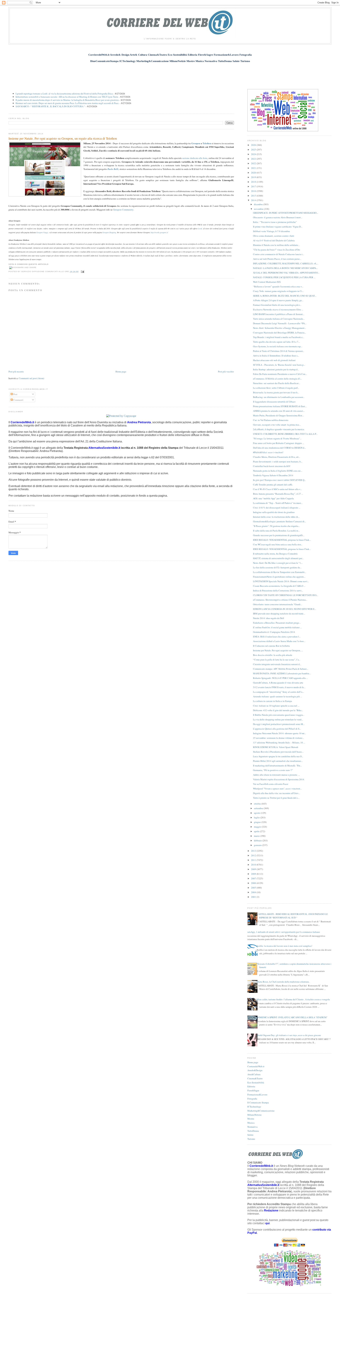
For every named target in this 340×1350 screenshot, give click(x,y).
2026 (254, 145)
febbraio (258, 840)
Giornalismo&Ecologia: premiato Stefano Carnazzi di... (279, 521)
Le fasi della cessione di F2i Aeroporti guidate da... (277, 567)
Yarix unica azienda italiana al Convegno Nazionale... (279, 318)
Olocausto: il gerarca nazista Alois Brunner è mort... (277, 217)
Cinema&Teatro (255, 1078)
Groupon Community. (123, 209)
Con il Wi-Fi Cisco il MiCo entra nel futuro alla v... (277, 489)
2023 (254, 158)
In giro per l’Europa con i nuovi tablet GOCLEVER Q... (279, 480)
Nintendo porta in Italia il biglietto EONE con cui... (277, 470)
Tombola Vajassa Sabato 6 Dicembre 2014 (273, 475)
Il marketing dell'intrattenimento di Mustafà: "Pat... (277, 765)
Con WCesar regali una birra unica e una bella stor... (277, 544)
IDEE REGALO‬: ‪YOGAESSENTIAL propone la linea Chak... (282, 539)
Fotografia (252, 1098)
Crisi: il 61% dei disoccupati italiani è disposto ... (276, 507)
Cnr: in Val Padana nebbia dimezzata (270, 420)
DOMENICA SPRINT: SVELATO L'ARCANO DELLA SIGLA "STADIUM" (292, 1017)
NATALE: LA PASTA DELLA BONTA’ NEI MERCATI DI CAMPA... (285, 268)
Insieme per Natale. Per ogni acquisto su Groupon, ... (278, 650)
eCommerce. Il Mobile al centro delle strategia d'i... (277, 378)
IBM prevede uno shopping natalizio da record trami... (279, 613)
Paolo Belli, (113, 169)
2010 (254, 864)
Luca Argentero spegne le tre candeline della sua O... (278, 756)
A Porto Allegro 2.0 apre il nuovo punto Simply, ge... (278, 300)
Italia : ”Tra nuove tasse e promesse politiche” (275, 222)
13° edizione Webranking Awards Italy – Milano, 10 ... (279, 742)
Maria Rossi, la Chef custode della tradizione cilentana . (283, 981)
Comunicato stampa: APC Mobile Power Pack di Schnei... (280, 668)
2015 (254, 195)
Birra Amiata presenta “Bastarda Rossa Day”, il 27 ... (278, 493)
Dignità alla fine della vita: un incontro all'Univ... (276, 793)
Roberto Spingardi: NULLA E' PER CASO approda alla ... (280, 678)
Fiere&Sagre (253, 1090)
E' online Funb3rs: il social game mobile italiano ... (277, 627)
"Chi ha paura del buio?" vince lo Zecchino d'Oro (276, 249)
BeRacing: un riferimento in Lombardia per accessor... (278, 397)
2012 (254, 855)
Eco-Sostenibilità (255, 1082)
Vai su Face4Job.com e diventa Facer (270, 784)
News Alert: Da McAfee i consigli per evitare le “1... (277, 562)
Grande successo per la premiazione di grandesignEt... (278, 535)
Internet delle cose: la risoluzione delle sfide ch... (276, 516)
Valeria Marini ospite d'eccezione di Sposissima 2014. (279, 779)
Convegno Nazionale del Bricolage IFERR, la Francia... (279, 332)
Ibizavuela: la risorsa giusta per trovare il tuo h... (276, 392)
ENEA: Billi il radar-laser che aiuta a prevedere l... (277, 636)
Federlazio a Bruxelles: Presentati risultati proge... (277, 622)
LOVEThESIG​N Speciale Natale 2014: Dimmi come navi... (281, 581)
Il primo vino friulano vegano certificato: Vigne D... (277, 226)
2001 (254, 896)
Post (15, 394)
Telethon (207, 143)
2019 (254, 177)
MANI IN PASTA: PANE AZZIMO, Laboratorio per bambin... (282, 673)
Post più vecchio (226, 371)
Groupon (195, 143)
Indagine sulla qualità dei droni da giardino (274, 512)
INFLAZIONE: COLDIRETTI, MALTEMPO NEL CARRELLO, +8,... (285, 263)
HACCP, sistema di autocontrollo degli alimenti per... (278, 558)
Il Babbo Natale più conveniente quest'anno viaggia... (278, 714)
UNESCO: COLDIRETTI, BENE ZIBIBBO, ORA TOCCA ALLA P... (285, 433)
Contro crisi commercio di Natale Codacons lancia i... (278, 254)
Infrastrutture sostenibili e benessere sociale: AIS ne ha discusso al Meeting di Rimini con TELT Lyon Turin (67, 96)
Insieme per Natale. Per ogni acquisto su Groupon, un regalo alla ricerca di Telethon (62, 138)
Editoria (251, 1086)
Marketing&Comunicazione (260, 1110)
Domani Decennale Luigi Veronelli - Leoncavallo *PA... (279, 323)
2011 (254, 860)
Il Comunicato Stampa (258, 1102)
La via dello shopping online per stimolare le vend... (278, 719)
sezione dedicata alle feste (194, 158)
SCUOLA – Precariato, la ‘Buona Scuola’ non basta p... (279, 364)
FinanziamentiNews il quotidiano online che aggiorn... (279, 576)
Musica (250, 1122)
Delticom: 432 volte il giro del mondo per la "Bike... (278, 710)
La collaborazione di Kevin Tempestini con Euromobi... (279, 572)
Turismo (251, 1138)
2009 (254, 869)
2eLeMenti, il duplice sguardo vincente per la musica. (279, 429)
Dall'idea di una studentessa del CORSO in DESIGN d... (279, 447)
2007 (254, 878)
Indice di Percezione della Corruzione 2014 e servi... (278, 590)
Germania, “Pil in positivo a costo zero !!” (273, 770)
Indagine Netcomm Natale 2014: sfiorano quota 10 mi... (279, 733)
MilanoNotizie (254, 1114)
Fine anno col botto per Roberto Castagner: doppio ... (278, 443)
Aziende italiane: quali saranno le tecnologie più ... (277, 696)
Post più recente (16, 371)
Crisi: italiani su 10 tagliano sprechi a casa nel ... (276, 705)
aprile (257, 831)
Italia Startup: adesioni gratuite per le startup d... (276, 369)
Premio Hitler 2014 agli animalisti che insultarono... (278, 761)
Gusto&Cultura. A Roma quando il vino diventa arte (278, 682)
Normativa (252, 1126)
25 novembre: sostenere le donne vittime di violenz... (278, 737)
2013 (254, 850)
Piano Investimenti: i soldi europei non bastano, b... (277, 461)
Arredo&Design (254, 1070)
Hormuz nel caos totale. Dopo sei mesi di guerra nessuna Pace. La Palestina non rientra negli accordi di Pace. (67, 103)
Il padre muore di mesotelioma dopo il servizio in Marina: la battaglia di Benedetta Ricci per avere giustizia (67, 100)
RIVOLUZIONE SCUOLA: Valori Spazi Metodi (275, 747)
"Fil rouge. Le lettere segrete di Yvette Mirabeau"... (277, 438)
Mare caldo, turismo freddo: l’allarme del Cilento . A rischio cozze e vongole (293, 999)
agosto (257, 812)
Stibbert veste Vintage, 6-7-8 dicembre (271, 231)
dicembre (258, 204)
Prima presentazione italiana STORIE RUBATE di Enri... (280, 406)
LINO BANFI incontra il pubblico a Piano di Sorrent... (278, 314)
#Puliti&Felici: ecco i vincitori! (268, 452)
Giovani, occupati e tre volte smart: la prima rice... (277, 424)
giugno (257, 822)
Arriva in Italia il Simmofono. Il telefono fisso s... (276, 355)
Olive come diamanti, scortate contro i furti (273, 235)
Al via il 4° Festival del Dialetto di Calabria (274, 240)
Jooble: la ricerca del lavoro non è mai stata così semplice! (284, 945)
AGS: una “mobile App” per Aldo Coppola (273, 498)
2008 (254, 873)
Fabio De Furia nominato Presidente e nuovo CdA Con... (280, 374)
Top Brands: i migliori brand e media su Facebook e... (278, 337)
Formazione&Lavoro (257, 1094)
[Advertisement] (170, 74)
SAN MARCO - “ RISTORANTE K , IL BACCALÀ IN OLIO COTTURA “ (50, 106)
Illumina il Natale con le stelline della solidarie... (276, 245)
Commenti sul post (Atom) (31, 378)
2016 (254, 191)
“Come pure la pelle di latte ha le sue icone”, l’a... (276, 659)
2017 (254, 186)
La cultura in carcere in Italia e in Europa (272, 701)
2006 (254, 883)
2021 (254, 168)
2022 (254, 163)
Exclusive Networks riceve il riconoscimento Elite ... (278, 309)
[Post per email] (82, 271)
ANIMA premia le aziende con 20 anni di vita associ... (279, 410)
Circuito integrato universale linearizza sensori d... (277, 664)
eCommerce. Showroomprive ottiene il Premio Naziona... (280, 599)
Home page (120, 371)
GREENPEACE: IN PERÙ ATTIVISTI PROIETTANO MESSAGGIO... (285, 212)
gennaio (258, 845)
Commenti (18, 399)
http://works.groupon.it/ (159, 232)
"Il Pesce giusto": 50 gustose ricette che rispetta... (276, 526)
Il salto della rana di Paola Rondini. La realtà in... (276, 530)
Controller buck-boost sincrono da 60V (271, 466)
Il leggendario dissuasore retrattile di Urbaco (274, 401)
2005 (254, 887)
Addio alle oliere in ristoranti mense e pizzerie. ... (276, 774)
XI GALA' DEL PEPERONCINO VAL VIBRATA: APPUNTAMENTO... (286, 272)
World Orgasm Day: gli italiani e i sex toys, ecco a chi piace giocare (289, 1035)
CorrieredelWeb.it (255, 1066)
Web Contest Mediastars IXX (267, 281)
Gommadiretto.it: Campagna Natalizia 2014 (274, 632)
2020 (254, 172)
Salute (250, 1134)
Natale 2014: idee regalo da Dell (268, 618)
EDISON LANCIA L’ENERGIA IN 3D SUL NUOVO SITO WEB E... (284, 609)
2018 (254, 181)
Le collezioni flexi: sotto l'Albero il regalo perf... (276, 387)
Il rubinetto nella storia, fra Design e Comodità (275, 553)
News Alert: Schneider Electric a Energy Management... (279, 328)
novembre (259, 208)
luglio (257, 817)
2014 (254, 200)
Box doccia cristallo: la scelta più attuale (272, 655)
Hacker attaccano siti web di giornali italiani (274, 360)
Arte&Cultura (253, 1074)
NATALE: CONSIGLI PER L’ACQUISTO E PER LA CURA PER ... (284, 277)
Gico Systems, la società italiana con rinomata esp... (277, 346)
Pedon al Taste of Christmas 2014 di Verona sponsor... (278, 351)
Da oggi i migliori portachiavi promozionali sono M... (279, 724)
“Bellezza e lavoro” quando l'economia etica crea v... (278, 286)
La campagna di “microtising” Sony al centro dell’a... (278, 691)
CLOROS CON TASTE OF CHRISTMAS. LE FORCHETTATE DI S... (285, 595)
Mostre (250, 1118)
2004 (254, 892)
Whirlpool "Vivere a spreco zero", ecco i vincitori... (277, 788)
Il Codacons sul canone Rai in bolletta (271, 645)
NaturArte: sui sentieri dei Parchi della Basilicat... (276, 383)
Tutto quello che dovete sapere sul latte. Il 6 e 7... (276, 341)
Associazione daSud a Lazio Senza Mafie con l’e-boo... (279, 641)
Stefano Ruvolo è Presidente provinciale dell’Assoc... (278, 751)
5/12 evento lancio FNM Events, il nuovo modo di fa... (279, 687)
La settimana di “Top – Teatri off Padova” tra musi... (277, 503)
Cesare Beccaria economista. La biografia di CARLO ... (279, 585)
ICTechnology (254, 1106)
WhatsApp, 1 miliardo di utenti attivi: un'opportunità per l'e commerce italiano (282, 931)
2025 (254, 149)
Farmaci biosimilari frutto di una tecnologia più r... (277, 304)
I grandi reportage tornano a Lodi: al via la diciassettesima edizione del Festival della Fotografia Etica (64, 93)
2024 (254, 154)
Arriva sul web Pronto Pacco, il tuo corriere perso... (277, 258)
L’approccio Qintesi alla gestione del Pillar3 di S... (277, 728)
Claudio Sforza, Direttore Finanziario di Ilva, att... (276, 457)
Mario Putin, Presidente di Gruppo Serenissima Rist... (278, 415)
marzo (257, 835)
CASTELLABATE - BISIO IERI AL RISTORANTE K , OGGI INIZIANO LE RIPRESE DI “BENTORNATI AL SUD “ (292, 915)
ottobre (257, 803)
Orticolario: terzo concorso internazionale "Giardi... (277, 604)
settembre (259, 808)
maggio (258, 826)
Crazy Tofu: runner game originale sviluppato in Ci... (278, 291)
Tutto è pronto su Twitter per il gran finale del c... (276, 797)
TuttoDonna (253, 1130)
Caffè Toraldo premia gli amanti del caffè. (273, 484)
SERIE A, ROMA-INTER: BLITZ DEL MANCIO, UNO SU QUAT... (284, 295)
